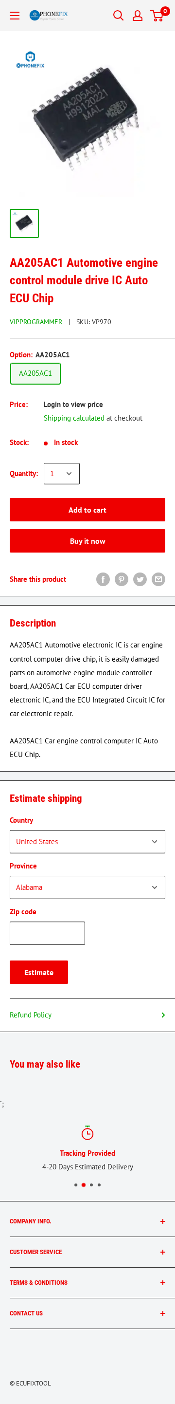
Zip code (23, 911)
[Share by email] (158, 579)
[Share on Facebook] (103, 579)
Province (23, 865)
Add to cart (87, 510)
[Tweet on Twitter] (140, 579)
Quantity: (24, 473)
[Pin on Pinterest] (121, 579)
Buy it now (87, 541)
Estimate (38, 972)
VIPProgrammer (36, 321)
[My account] (137, 15)
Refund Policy (31, 1014)
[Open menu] (14, 15)
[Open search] (118, 15)
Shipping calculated (74, 418)
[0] (157, 15)
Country (21, 820)
